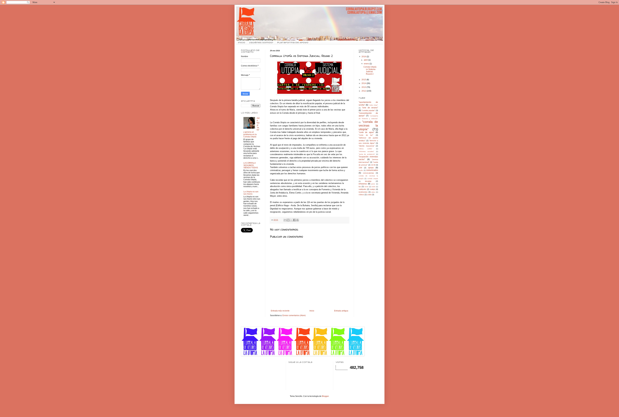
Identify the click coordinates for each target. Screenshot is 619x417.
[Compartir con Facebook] (294, 220)
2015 (364, 79)
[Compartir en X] (291, 220)
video (373, 192)
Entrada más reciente (280, 311)
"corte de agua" (366, 132)
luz (360, 186)
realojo (372, 189)
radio (373, 186)
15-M (373, 165)
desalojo (368, 181)
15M (360, 168)
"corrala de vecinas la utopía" (368, 125)
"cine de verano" (370, 108)
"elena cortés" (365, 149)
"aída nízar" (373, 105)
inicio (241, 43)
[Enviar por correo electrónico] (285, 220)
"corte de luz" (366, 135)
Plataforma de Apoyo (292, 43)
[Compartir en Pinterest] (297, 220)
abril (366, 60)
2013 (364, 87)
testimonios (363, 192)
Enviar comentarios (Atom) (294, 315)
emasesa (363, 184)
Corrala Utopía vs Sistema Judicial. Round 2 (370, 70)
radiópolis (362, 189)
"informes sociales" (366, 151)
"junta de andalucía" (367, 154)
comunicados (372, 170)
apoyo (371, 168)
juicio (373, 184)
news (366, 186)
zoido (369, 195)
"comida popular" (368, 110)
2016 (364, 56)
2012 (364, 91)
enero (366, 64)
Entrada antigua (341, 311)
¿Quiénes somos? (261, 43)
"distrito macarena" (366, 146)
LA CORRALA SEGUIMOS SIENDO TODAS (250, 165)
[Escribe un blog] (288, 220)
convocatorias (368, 173)
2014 (364, 83)
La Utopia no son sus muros (250, 193)
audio (361, 170)
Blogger (325, 396)
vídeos (361, 195)
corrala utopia (372, 178)
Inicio (312, 311)
